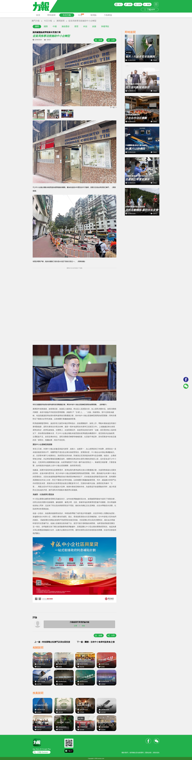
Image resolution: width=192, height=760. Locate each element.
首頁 (38, 15)
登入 (120, 4)
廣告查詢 (156, 752)
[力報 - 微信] (186, 386)
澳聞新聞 (60, 21)
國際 (46, 26)
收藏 (100, 40)
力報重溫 (108, 15)
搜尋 (129, 4)
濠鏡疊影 (66, 26)
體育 (76, 26)
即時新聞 (51, 15)
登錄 (83, 625)
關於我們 (125, 752)
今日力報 (67, 15)
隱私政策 (148, 752)
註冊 (75, 625)
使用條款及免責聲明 (137, 752)
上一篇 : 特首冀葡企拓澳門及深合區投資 (52, 642)
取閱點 (94, 15)
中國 (55, 26)
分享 (113, 40)
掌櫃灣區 (105, 26)
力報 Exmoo (42, 752)
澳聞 (37, 26)
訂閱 (139, 4)
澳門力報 (36, 21)
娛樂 (94, 26)
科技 (85, 26)
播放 (81, 718)
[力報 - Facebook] (186, 379)
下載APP (150, 9)
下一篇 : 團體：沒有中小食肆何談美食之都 (96, 642)
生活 (81, 15)
